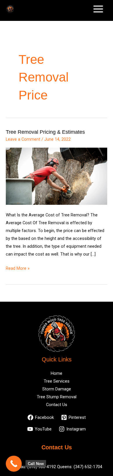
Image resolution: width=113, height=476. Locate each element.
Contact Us (56, 404)
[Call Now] (14, 464)
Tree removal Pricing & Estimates (45, 132)
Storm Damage (56, 389)
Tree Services (57, 381)
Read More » (18, 268)
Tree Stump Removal (56, 396)
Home (56, 373)
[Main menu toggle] (98, 9)
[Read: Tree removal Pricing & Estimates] (56, 175)
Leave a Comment (23, 139)
